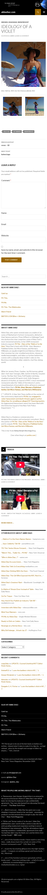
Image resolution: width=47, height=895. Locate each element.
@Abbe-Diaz (11, 777)
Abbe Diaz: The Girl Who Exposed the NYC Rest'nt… (21, 575)
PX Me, (25, 396)
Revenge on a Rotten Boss (11, 626)
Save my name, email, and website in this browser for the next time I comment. (22, 251)
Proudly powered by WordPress (12, 892)
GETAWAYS (17, 131)
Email (3, 224)
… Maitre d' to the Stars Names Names (16, 539)
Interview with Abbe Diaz (11, 607)
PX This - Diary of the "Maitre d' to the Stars (27, 421)
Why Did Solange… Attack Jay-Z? (14, 630)
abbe (12, 36)
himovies (4, 679)
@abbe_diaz (14, 782)
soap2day (5, 663)
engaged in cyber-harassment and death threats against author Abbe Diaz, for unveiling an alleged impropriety (22, 398)
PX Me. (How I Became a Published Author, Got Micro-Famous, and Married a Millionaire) (21, 388)
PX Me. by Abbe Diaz (9, 617)
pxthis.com (31, 435)
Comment (6, 180)
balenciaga (5, 152)
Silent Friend (6, 312)
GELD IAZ (6, 131)
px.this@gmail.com (14, 773)
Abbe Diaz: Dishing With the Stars (14, 571)
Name (4, 213)
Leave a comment (22, 36)
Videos (10, 449)
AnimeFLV (5, 670)
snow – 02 (7, 143)
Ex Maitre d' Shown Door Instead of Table (17, 589)
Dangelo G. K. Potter (9, 686)
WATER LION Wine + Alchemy (13, 316)
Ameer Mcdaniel (7, 675)
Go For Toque (6, 596)
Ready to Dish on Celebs (10, 621)
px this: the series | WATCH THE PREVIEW (16, 480)
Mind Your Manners (8, 612)
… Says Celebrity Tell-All (10, 544)
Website (5, 235)
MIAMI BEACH (28, 131)
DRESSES (4, 22)
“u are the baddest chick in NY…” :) (25, 670)
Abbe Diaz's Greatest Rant (11, 582)
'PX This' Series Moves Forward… (14, 548)
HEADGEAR (12, 22)
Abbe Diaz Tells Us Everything (13, 566)
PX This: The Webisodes (11, 307)
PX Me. (4, 302)
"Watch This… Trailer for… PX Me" (14, 553)
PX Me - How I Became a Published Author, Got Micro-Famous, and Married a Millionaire (22, 425)
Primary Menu (44, 12)
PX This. (4, 298)
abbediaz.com (8, 12)
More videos (7, 523)
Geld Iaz (4, 293)
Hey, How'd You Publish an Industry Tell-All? (18, 601)
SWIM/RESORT (23, 22)
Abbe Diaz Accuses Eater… (11, 562)
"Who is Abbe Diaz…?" (9, 557)
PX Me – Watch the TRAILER (11, 513)
